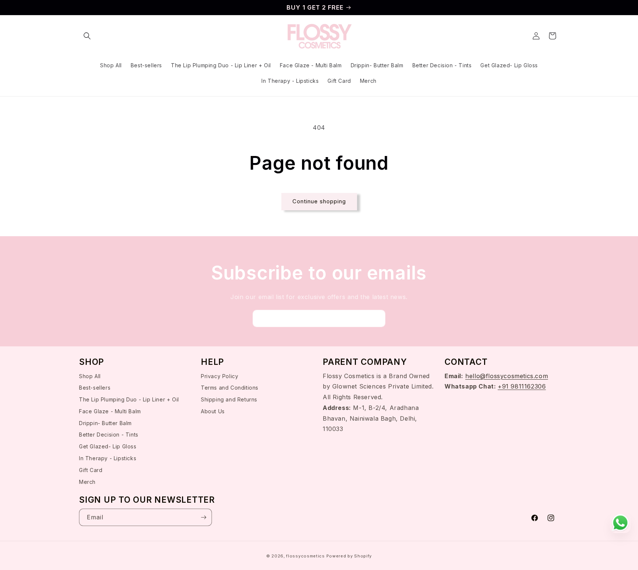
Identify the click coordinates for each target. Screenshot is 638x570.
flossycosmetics (306, 556)
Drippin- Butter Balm (105, 423)
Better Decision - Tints (108, 435)
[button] (87, 36)
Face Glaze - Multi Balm (110, 411)
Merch (87, 482)
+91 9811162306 (522, 386)
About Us (213, 411)
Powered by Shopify (349, 556)
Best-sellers (94, 388)
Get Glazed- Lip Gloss (108, 447)
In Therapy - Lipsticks (107, 458)
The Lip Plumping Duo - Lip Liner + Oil (129, 399)
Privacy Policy (219, 376)
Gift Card (90, 470)
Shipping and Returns (229, 399)
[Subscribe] (377, 318)
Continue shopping (319, 201)
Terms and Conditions (229, 388)
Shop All (90, 376)
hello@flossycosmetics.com (506, 376)
